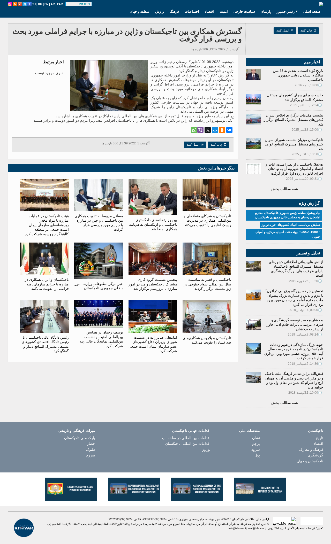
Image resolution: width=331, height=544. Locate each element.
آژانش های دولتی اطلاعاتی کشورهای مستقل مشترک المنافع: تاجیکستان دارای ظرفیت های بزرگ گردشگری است (296, 269)
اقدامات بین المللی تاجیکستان (187, 443)
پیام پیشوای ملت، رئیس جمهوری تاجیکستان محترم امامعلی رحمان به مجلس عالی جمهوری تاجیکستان (287, 215)
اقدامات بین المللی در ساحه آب (186, 438)
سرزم (90, 455)
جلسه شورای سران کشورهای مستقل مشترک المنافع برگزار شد (295, 97)
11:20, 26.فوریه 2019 (305, 281)
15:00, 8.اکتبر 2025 (307, 129)
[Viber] (200, 130)
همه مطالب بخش (284, 189)
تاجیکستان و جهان (310, 461)
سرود (255, 449)
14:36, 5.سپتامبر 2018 (305, 364)
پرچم (256, 443)
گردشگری (315, 455)
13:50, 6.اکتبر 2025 (307, 154)
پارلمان (266, 11)
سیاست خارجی (244, 11)
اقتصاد (209, 11)
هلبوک (90, 449)
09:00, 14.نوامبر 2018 (305, 310)
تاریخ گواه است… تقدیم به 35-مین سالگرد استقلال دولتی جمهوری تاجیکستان (298, 75)
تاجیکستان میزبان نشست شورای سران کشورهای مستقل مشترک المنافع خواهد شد (294, 144)
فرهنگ (174, 11)
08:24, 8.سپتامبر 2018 (305, 334)
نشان (256, 438)
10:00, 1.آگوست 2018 (305, 392)
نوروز (206, 449)
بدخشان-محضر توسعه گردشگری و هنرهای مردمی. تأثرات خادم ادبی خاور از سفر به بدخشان (295, 324)
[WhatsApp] (194, 130)
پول (257, 455)
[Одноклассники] (222, 130)
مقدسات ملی (249, 431)
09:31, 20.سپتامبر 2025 (304, 179)
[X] (208, 130)
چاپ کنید (308, 30)
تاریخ (319, 438)
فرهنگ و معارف (311, 449)
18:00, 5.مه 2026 (308, 85)
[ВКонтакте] (229, 130)
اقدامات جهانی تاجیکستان (191, 431)
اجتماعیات (192, 11)
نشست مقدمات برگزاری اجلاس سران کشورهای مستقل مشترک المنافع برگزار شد (293, 120)
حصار (91, 443)
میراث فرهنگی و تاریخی (76, 431)
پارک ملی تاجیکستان (79, 438)
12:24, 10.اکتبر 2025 (306, 105)
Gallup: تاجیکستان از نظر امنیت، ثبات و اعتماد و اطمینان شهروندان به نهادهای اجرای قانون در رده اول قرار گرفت (294, 169)
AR (53, 4)
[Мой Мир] (215, 130)
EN (46, 4)
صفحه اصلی (311, 11)
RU (40, 4)
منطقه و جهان (139, 11)
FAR (60, 4)
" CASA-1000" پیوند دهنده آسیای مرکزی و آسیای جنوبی (287, 234)
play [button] (73, 4)
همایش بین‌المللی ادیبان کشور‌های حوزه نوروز (291, 225)
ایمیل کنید (284, 30)
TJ (34, 4)
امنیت (224, 11)
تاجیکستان (315, 431)
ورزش (159, 11)
